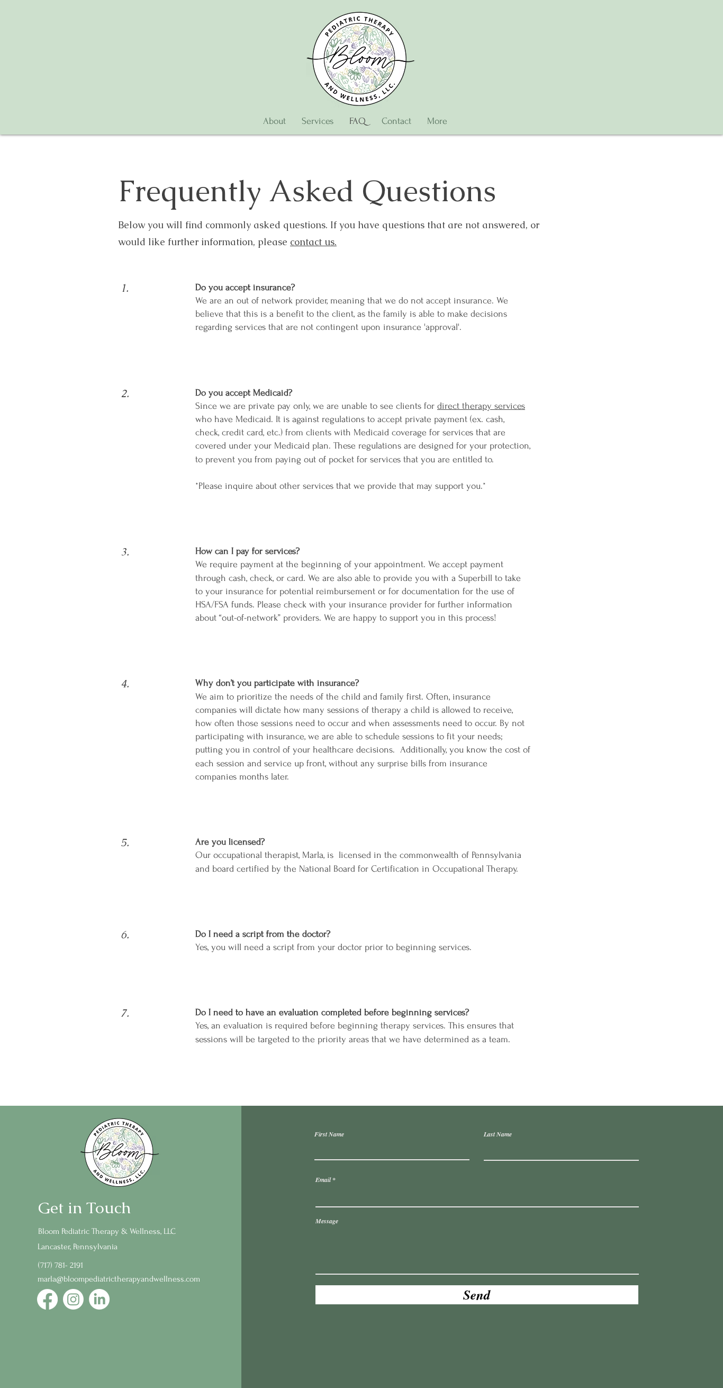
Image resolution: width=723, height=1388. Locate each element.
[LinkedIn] (99, 1299)
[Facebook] (47, 1299)
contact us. (313, 242)
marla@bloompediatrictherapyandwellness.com (119, 1279)
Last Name (498, 1134)
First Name (329, 1134)
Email (323, 1180)
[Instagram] (73, 1299)
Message (326, 1221)
